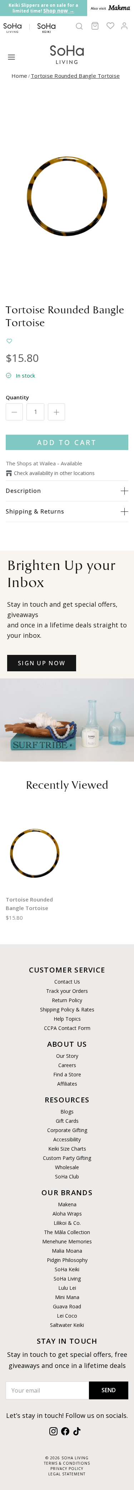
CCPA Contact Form (67, 1028)
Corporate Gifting (67, 1130)
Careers (67, 1065)
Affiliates (67, 1083)
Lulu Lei (67, 1287)
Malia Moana (67, 1250)
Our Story (67, 1055)
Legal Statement (66, 1473)
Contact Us (67, 981)
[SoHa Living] (67, 54)
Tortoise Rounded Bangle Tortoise (75, 75)
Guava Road (67, 1306)
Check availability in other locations (54, 473)
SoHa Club (67, 1176)
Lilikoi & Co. (67, 1222)
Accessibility (67, 1139)
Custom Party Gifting (67, 1158)
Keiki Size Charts (67, 1148)
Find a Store (67, 1074)
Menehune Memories (67, 1241)
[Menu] (11, 57)
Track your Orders (67, 991)
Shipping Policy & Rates (67, 1009)
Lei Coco (67, 1315)
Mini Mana (67, 1297)
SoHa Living (67, 1278)
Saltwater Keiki (67, 1325)
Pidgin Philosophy (67, 1260)
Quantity (17, 397)
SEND (108, 1390)
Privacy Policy (66, 1468)
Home (19, 75)
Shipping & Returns (35, 511)
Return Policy (67, 1000)
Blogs (67, 1111)
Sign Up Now (41, 663)
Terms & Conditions (67, 1463)
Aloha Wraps (67, 1213)
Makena (67, 1204)
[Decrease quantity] (14, 411)
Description (23, 491)
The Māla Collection (67, 1232)
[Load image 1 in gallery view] (67, 194)
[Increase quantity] (56, 411)
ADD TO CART (67, 442)
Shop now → (58, 10)
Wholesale (67, 1167)
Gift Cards (67, 1120)
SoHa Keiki (67, 1269)
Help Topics (67, 1018)
